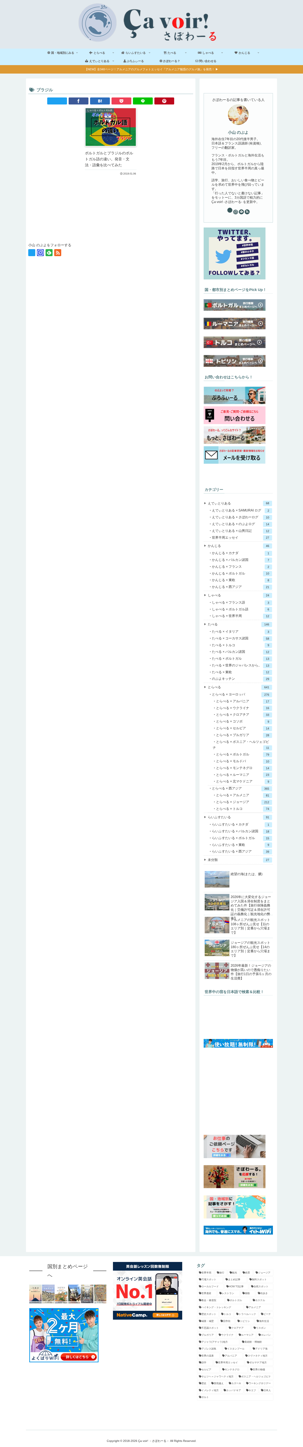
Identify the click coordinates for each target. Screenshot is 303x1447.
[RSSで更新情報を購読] (57, 252)
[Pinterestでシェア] (164, 100)
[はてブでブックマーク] (100, 100)
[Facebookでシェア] (78, 100)
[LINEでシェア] (143, 100)
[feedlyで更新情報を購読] (49, 252)
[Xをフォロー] (31, 252)
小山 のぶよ (238, 132)
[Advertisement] (110, 208)
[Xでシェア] (57, 100)
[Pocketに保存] (121, 100)
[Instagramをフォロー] (40, 252)
